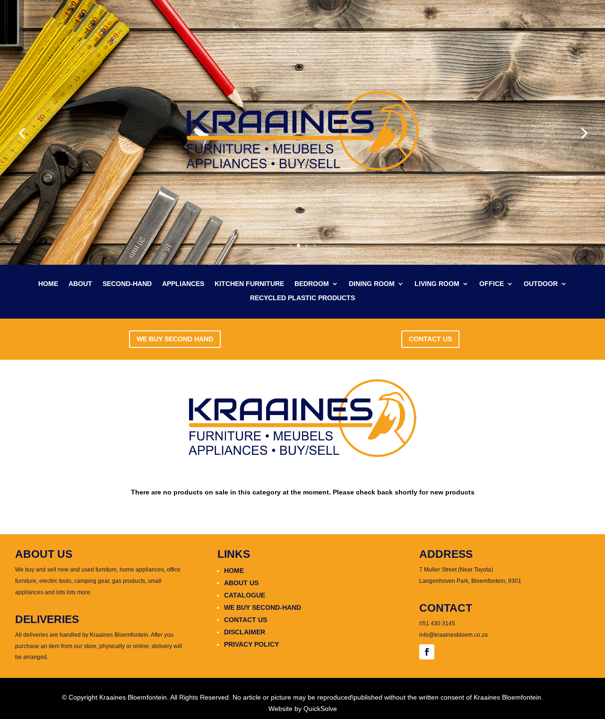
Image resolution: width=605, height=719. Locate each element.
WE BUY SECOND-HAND (262, 607)
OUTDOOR (541, 283)
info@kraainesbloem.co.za (453, 635)
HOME (48, 283)
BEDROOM (311, 283)
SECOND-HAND (127, 283)
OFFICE (491, 283)
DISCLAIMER (244, 632)
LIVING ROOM (437, 283)
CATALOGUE (244, 595)
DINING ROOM (372, 283)
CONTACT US (430, 339)
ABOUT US (241, 583)
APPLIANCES (183, 283)
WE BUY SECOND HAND (175, 339)
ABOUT (80, 283)
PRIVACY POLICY (251, 644)
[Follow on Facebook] (426, 651)
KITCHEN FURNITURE (249, 283)
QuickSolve (320, 708)
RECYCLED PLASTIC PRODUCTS (302, 298)
